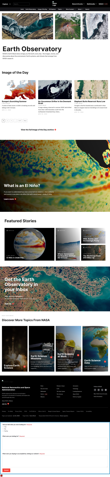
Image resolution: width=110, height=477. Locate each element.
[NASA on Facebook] (95, 390)
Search (87, 9)
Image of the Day (42, 9)
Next (25, 120)
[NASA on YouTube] (105, 390)
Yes (5, 427)
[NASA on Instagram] (98, 390)
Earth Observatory (31, 9)
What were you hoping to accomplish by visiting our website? (23, 454)
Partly (6, 431)
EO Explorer (52, 9)
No (5, 429)
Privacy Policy (33, 298)
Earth (22, 9)
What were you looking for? (13, 436)
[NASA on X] (102, 390)
